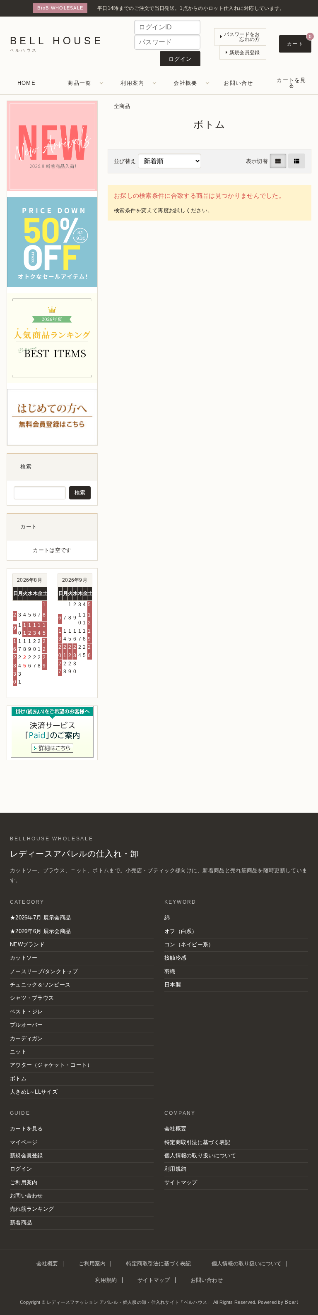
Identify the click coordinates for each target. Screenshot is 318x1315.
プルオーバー (26, 1025)
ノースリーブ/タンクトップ (44, 971)
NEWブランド (27, 945)
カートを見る (291, 83)
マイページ (24, 1142)
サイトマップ (181, 1182)
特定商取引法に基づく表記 (197, 1142)
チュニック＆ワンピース (40, 985)
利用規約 (175, 1169)
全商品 (122, 106)
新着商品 (21, 1223)
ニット (18, 1052)
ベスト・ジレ (26, 1012)
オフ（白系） (181, 931)
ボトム (18, 1079)
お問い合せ (238, 83)
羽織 (170, 971)
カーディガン (26, 1038)
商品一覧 (79, 83)
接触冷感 (175, 958)
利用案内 (132, 83)
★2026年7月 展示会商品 (40, 918)
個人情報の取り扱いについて (200, 1156)
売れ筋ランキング (32, 1209)
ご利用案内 (24, 1182)
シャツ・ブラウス (32, 998)
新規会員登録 (26, 1156)
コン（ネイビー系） (189, 945)
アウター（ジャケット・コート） (51, 1065)
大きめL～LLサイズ (34, 1092)
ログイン (21, 1169)
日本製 (172, 985)
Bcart (291, 1302)
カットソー (24, 958)
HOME (26, 83)
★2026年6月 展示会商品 (40, 931)
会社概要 (185, 83)
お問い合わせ (26, 1196)
